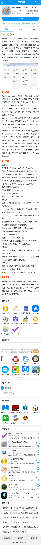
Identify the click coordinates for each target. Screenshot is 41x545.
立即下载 (20, 18)
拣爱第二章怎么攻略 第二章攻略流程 (16, 522)
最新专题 (34, 538)
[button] (18, 377)
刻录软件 (6, 99)
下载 (22, 57)
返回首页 (25, 542)
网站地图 (16, 542)
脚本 (25, 146)
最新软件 (20, 538)
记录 (35, 171)
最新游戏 (7, 538)
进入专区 (36, 352)
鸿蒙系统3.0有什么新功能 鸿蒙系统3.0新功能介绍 (20, 517)
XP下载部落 (2, 2)
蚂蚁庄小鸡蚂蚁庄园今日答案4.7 (14, 532)
